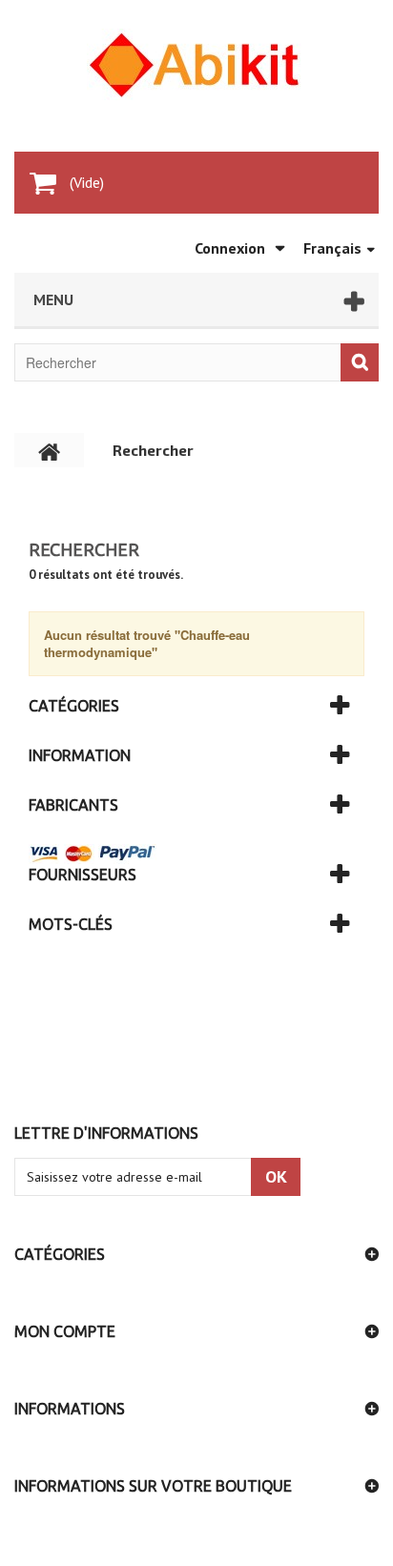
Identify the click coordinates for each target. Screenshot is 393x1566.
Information (80, 755)
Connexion (230, 248)
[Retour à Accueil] (49, 450)
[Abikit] (196, 64)
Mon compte (64, 1331)
